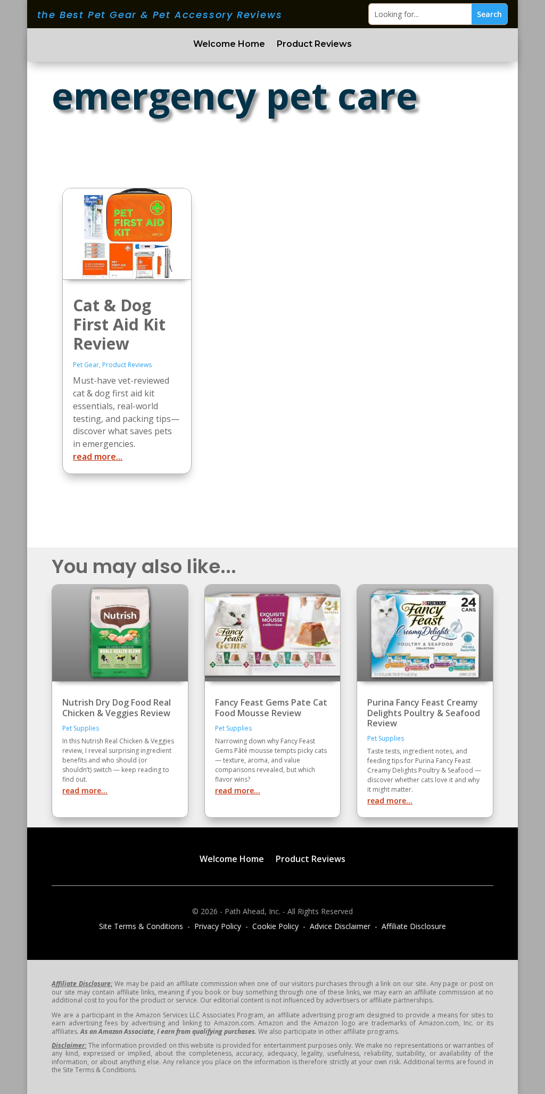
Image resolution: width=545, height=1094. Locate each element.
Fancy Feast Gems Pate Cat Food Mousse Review (271, 707)
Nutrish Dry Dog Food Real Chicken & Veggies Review (116, 707)
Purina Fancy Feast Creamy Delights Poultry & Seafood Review (423, 712)
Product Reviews (314, 44)
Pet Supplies (80, 728)
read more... (97, 456)
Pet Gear (86, 364)
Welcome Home (229, 44)
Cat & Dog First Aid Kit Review (119, 324)
